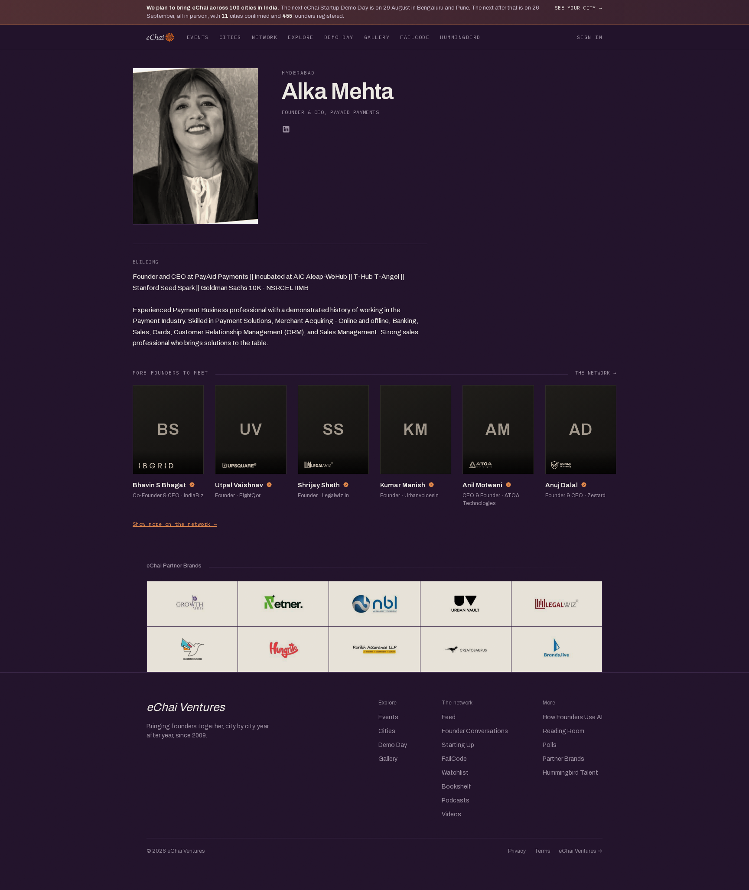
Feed (449, 717)
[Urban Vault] (465, 603)
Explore (300, 37)
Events (198, 37)
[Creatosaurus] (465, 649)
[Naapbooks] (374, 603)
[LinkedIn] (286, 129)
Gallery (377, 37)
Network (264, 37)
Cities (230, 37)
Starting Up (458, 745)
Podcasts (455, 800)
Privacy (517, 851)
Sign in (589, 37)
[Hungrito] (283, 649)
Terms (542, 851)
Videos (451, 814)
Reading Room (563, 731)
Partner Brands (563, 759)
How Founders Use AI (572, 717)
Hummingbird (460, 37)
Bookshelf (456, 786)
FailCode (415, 37)
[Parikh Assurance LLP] (374, 649)
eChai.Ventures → (580, 851)
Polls (550, 745)
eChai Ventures (186, 707)
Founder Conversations (475, 731)
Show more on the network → (175, 524)
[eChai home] (160, 37)
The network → (595, 373)
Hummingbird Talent (570, 772)
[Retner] (283, 603)
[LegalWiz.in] (556, 603)
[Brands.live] (556, 649)
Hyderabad (298, 73)
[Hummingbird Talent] (192, 649)
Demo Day (339, 37)
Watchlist (455, 772)
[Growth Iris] (192, 603)
